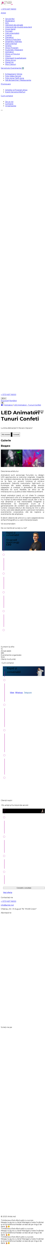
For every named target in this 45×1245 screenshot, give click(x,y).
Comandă (16, 434)
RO (3, 398)
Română (13, 401)
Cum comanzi (7, 96)
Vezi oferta (7, 892)
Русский (5, 401)
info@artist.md (7, 905)
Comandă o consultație (24, 888)
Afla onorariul (6, 434)
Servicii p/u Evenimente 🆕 (12, 68)
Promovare (6, 84)
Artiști (3, 13)
